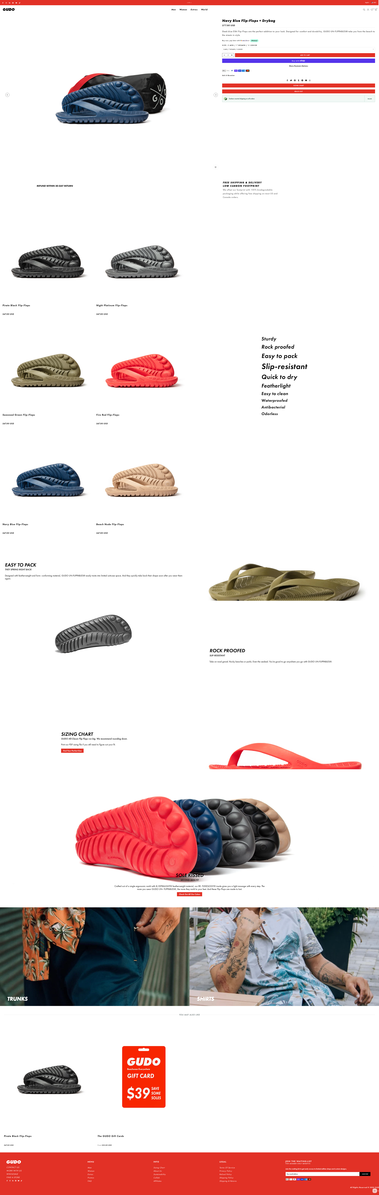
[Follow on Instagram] (6, 2)
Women (183, 9)
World (204, 9)
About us (157, 1171)
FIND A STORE (13, 1177)
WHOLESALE (12, 1174)
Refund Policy (225, 1174)
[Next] (216, 95)
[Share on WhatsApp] (310, 80)
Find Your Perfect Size (72, 750)
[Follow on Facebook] (2, 2)
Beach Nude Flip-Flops (110, 524)
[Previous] (7, 95)
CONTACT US (12, 1167)
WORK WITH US (14, 1170)
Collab (156, 1177)
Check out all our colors (189, 894)
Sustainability (159, 1174)
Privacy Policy (225, 1171)
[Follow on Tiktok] (19, 2)
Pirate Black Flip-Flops (16, 305)
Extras (194, 9)
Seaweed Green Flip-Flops (18, 414)
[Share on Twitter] (291, 80)
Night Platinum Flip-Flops (111, 305)
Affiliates (157, 1181)
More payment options (298, 66)
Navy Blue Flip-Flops (15, 524)
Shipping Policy (226, 1177)
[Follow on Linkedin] (9, 2)
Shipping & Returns (228, 1181)
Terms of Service (227, 1167)
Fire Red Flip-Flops (107, 414)
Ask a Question (228, 75)
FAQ (90, 1181)
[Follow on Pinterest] (13, 2)
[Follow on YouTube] (16, 2)
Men (173, 9)
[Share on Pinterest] (295, 80)
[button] (298, 40)
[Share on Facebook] (287, 80)
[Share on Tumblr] (298, 80)
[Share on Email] (306, 80)
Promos (91, 1177)
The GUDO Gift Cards (111, 1136)
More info (370, 98)
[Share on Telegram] (302, 80)
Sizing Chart (159, 1167)
